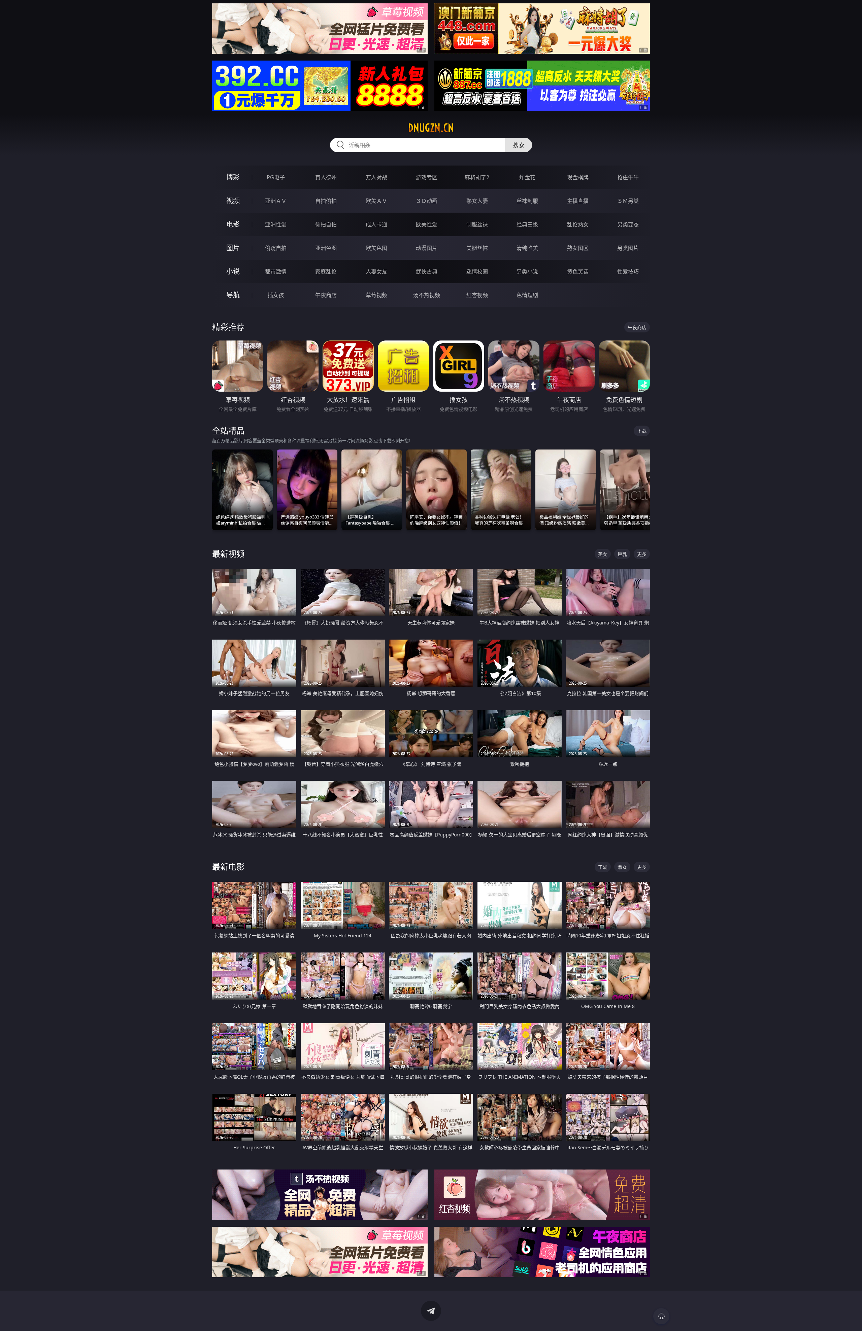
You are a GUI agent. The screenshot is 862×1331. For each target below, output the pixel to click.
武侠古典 (426, 271)
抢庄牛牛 (628, 177)
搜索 (518, 145)
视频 (233, 200)
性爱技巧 (628, 271)
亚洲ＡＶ (276, 201)
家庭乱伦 (326, 271)
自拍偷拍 (326, 201)
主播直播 (578, 201)
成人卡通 (376, 224)
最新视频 (228, 553)
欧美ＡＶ (376, 201)
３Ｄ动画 (426, 201)
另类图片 (628, 248)
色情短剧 (527, 295)
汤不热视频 (426, 295)
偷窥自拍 (276, 248)
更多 (641, 554)
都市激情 (276, 271)
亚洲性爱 (276, 224)
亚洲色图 (326, 248)
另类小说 (527, 271)
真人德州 (326, 177)
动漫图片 (426, 248)
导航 (233, 294)
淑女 (622, 867)
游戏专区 (426, 177)
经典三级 (527, 224)
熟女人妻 (477, 201)
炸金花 (527, 177)
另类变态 (628, 224)
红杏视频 (477, 295)
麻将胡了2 (477, 177)
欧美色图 (376, 248)
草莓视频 (376, 295)
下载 (641, 431)
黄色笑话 (578, 271)
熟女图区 (578, 248)
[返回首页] (661, 1316)
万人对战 (376, 177)
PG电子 (276, 177)
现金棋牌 (578, 177)
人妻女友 (376, 271)
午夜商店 (326, 295)
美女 (602, 554)
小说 (233, 271)
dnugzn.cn (431, 128)
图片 (233, 247)
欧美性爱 (426, 224)
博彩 (233, 177)
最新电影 (228, 866)
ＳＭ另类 (628, 201)
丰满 (602, 867)
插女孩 (276, 295)
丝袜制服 (527, 201)
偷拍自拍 (326, 224)
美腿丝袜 (477, 248)
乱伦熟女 (578, 224)
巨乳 (622, 554)
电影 (233, 224)
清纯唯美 (527, 248)
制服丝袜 (477, 224)
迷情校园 (477, 271)
